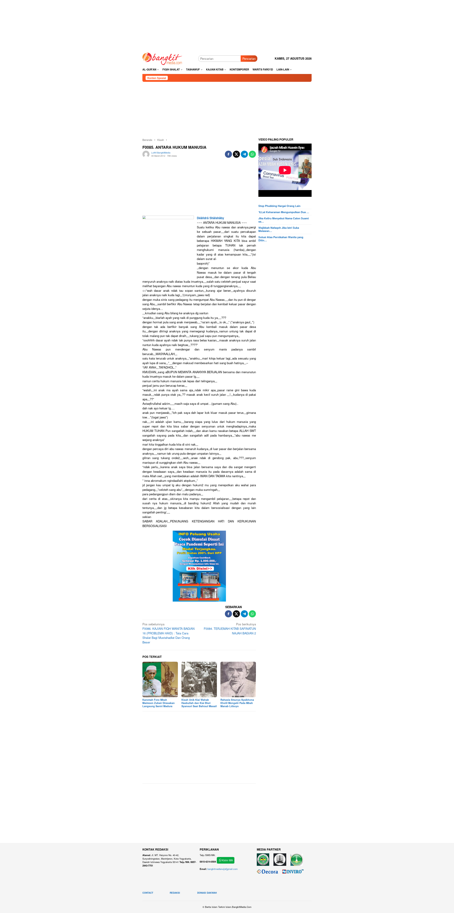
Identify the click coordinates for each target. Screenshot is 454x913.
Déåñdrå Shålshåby (210, 218)
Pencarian (249, 58)
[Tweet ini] (236, 154)
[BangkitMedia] (162, 58)
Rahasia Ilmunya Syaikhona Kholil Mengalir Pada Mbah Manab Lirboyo (237, 703)
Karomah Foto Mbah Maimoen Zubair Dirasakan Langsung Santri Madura (158, 703)
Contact (147, 892)
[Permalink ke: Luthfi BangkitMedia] (146, 153)
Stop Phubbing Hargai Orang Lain (279, 205)
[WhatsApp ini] (252, 154)
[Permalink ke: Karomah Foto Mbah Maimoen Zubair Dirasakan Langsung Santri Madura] (160, 679)
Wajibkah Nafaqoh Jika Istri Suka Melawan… (278, 229)
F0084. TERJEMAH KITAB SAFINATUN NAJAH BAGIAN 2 (230, 628)
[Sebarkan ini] (228, 154)
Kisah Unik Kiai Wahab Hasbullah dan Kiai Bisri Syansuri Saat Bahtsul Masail (199, 703)
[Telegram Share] (244, 154)
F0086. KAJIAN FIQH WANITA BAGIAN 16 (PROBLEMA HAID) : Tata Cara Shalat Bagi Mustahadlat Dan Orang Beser (168, 633)
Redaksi (175, 892)
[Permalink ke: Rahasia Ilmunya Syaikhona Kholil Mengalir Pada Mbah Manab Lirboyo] (238, 679)
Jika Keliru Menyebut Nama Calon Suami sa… (283, 220)
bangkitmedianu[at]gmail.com (222, 869)
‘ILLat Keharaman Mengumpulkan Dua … (283, 212)
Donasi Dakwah (207, 892)
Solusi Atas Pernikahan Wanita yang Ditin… (280, 238)
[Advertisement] (227, 25)
